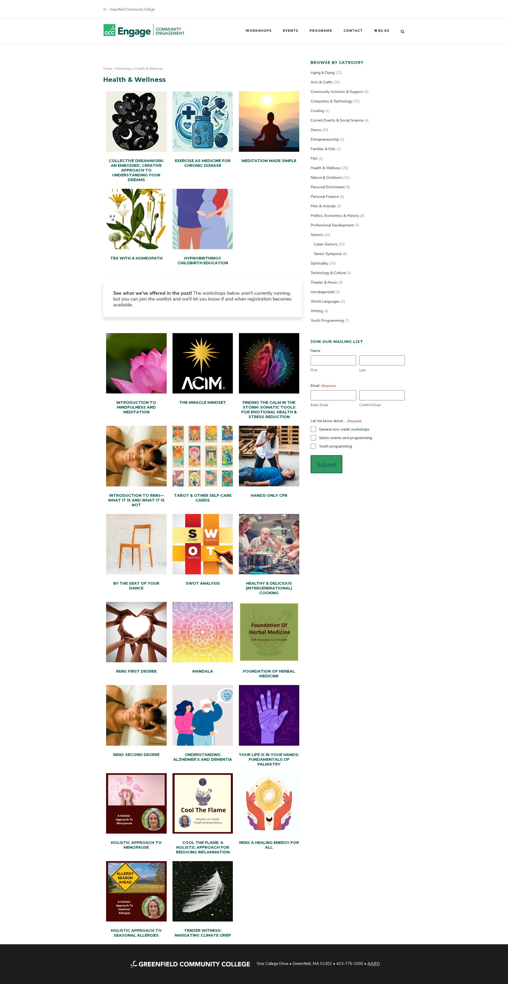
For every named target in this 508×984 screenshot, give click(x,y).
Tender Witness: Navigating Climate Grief (203, 933)
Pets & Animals (323, 205)
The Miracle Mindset (202, 402)
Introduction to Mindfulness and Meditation (136, 407)
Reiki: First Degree (136, 671)
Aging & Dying (322, 72)
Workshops (258, 31)
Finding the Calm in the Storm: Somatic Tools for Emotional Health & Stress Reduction (269, 409)
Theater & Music (324, 282)
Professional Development (332, 224)
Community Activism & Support (337, 91)
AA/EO (374, 963)
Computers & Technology (331, 101)
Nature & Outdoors (326, 177)
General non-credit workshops (344, 429)
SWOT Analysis (203, 583)
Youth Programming (327, 320)
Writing (317, 310)
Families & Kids (323, 148)
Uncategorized (322, 291)
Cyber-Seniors (325, 244)
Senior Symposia (328, 253)
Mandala (202, 671)
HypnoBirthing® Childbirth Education (203, 260)
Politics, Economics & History (335, 215)
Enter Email (319, 404)
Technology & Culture (328, 272)
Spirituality (319, 263)
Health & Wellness (326, 167)
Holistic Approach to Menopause (136, 845)
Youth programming (335, 446)
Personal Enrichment (328, 186)
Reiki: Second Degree (136, 754)
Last (362, 370)
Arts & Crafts (322, 81)
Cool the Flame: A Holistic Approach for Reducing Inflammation (203, 847)
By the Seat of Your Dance (136, 586)
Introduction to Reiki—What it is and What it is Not (136, 500)
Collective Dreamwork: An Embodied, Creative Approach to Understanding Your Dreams (136, 170)
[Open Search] (402, 31)
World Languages (325, 301)
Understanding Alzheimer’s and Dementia (202, 757)
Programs (321, 31)
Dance (316, 129)
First (314, 370)
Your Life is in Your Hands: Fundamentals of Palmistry (269, 759)
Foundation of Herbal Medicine (269, 673)
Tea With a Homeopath (136, 258)
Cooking (317, 110)
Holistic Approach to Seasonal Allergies (136, 933)
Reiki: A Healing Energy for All (269, 845)
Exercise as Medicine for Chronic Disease (202, 163)
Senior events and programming (345, 437)
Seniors (317, 234)
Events (290, 31)
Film (314, 158)
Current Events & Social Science (337, 120)
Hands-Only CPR (269, 495)
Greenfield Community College (132, 9)
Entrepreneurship (325, 139)
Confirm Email (370, 404)
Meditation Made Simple (269, 160)
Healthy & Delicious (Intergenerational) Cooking (269, 588)
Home (107, 68)
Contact (353, 31)
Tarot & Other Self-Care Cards (203, 498)
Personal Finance (325, 196)
